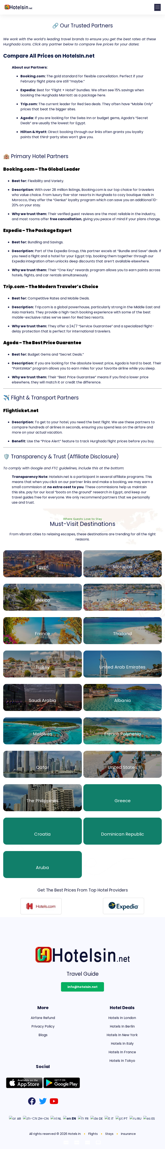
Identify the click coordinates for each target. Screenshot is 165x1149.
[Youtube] (54, 1101)
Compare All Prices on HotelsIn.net (49, 55)
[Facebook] (32, 1101)
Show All (42, 567)
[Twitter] (43, 1101)
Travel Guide (83, 973)
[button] (157, 7)
